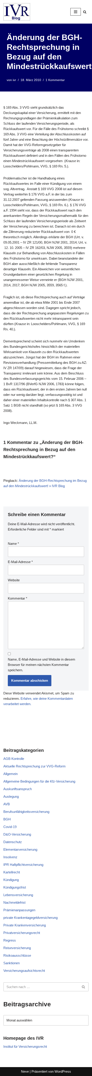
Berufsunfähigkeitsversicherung (26, 812)
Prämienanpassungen (19, 910)
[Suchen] (84, 12)
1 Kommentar (55, 80)
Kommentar (17, 598)
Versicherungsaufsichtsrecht (24, 970)
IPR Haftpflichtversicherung (23, 864)
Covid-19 (10, 827)
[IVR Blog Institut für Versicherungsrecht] (16, 11)
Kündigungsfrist (14, 887)
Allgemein (10, 774)
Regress (9, 940)
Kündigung (11, 880)
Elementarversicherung (20, 849)
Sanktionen (11, 963)
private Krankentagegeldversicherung (30, 917)
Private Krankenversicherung (24, 925)
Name (13, 543)
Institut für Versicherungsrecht (25, 1046)
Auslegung (11, 796)
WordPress (62, 1071)
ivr (14, 80)
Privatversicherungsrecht (21, 933)
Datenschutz (12, 842)
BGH (7, 819)
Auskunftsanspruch (17, 789)
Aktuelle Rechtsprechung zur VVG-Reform (34, 766)
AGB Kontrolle (13, 759)
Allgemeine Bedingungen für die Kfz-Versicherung (39, 781)
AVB (6, 804)
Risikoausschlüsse (17, 955)
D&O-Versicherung (17, 834)
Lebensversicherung (18, 895)
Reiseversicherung (17, 948)
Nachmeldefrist (14, 902)
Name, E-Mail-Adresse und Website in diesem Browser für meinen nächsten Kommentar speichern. (41, 664)
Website (14, 580)
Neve (25, 1071)
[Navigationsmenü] (75, 12)
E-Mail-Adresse (20, 562)
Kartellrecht (11, 872)
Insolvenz (10, 857)
